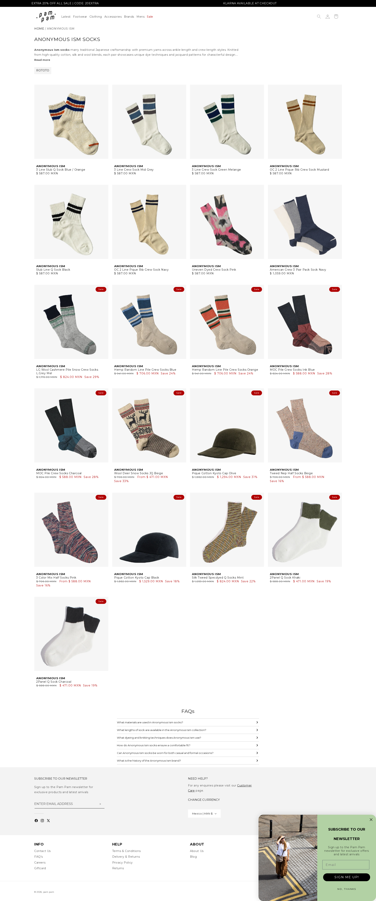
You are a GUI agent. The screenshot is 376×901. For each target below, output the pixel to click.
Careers (39, 862)
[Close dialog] (371, 820)
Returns (118, 868)
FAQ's (38, 856)
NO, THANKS (346, 888)
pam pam (48, 892)
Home (39, 28)
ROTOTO (42, 70)
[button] (96, 17)
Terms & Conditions (126, 851)
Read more (42, 59)
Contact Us (42, 851)
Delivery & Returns (126, 856)
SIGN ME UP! (346, 877)
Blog (193, 856)
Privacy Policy (122, 862)
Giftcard (40, 868)
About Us (197, 851)
